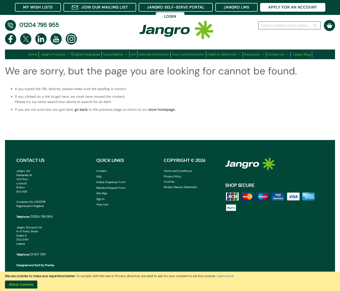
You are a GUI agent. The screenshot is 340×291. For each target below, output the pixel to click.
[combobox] (289, 25)
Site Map (101, 193)
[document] (170, 281)
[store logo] (176, 27)
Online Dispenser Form (110, 182)
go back (81, 109)
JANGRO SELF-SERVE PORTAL (176, 7)
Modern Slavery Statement (180, 187)
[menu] (170, 54)
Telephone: (34, 216)
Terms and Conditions (178, 171)
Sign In (100, 199)
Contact (101, 171)
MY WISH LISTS (38, 7)
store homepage (161, 109)
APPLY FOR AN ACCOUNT (292, 7)
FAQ (99, 176)
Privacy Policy (172, 176)
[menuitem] (33, 54)
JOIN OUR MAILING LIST (104, 7)
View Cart (102, 204)
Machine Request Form (110, 188)
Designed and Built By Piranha (35, 265)
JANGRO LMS (236, 7)
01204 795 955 (39, 25)
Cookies (169, 181)
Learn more (225, 276)
